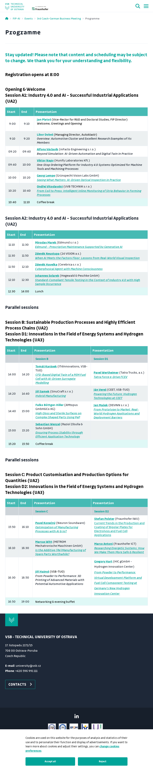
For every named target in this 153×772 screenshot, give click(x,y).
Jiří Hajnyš (42, 571)
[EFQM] (74, 727)
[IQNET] (63, 727)
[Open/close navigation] (146, 6)
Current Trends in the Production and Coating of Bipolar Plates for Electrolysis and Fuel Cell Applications (119, 529)
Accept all (50, 761)
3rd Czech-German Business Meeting (59, 18)
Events (29, 18)
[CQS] (52, 727)
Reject (102, 761)
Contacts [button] (17, 684)
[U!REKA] (97, 727)
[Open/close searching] (137, 7)
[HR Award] (84, 727)
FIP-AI (16, 18)
